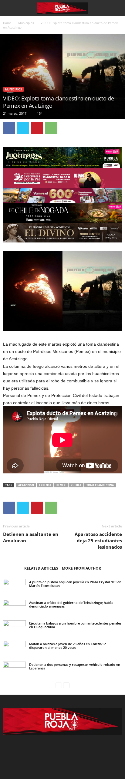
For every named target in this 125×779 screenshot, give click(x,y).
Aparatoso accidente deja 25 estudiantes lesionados (98, 540)
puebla (76, 485)
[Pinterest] (37, 128)
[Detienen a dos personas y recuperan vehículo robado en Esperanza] (14, 677)
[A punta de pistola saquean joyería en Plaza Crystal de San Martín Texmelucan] (14, 586)
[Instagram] (63, 751)
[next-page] (66, 685)
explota (45, 485)
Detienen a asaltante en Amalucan (30, 537)
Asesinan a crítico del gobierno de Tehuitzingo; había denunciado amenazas (71, 604)
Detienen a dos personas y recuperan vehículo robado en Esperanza (74, 666)
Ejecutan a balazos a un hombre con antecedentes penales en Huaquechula (75, 625)
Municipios (26, 23)
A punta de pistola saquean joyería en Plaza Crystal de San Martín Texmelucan (75, 584)
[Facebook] (9, 128)
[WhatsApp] (51, 128)
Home (7, 23)
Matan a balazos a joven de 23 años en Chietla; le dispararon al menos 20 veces (67, 646)
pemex (61, 485)
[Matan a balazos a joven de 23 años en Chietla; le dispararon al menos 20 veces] (14, 648)
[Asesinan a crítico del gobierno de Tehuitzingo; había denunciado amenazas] (14, 613)
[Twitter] (23, 128)
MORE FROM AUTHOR (81, 568)
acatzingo (26, 485)
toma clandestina (100, 485)
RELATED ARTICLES (41, 568)
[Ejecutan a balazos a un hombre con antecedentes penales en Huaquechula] (14, 627)
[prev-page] (59, 685)
